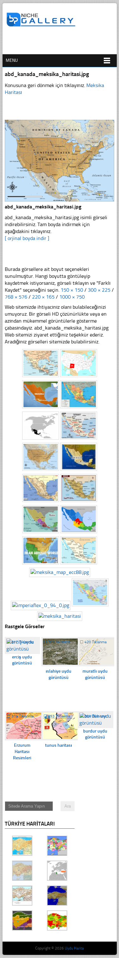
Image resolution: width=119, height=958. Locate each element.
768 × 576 (16, 297)
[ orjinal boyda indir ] (27, 238)
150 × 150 (72, 290)
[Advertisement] (62, 43)
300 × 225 (99, 290)
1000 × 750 (72, 297)
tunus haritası (58, 745)
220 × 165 (43, 297)
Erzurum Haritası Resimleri (22, 751)
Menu (12, 60)
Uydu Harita (74, 948)
